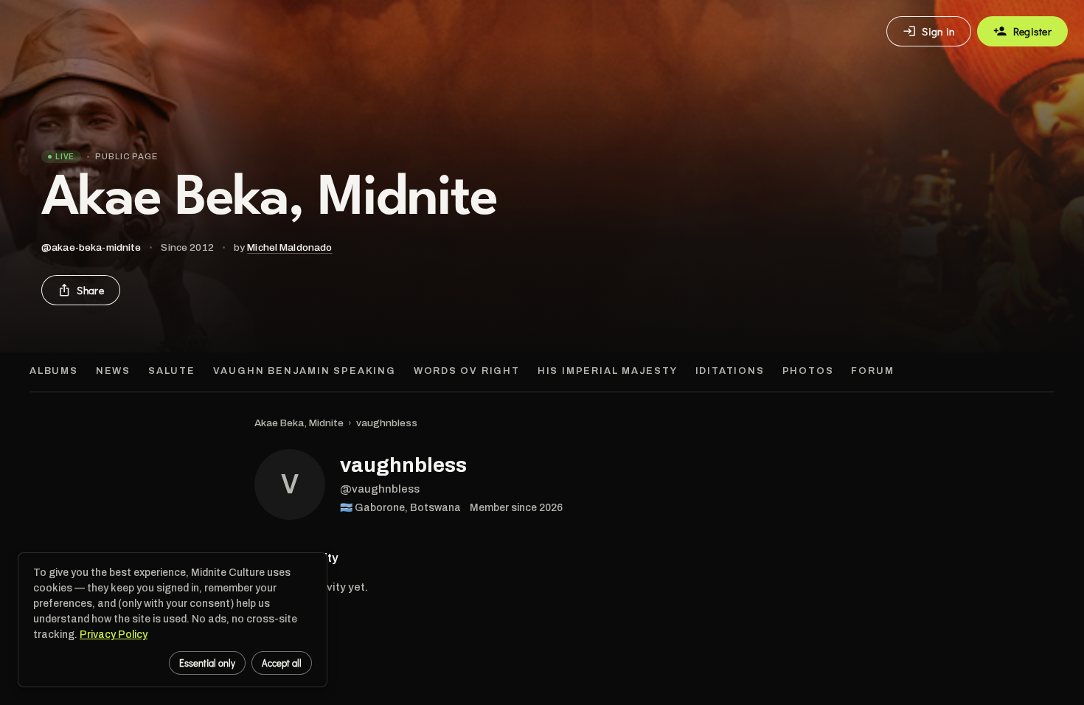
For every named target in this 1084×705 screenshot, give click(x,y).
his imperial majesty (608, 371)
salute (171, 371)
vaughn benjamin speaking (304, 371)
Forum (872, 371)
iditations (730, 371)
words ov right (467, 371)
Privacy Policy (113, 634)
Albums (53, 371)
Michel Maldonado (289, 247)
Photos (808, 371)
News (113, 371)
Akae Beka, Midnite (299, 422)
